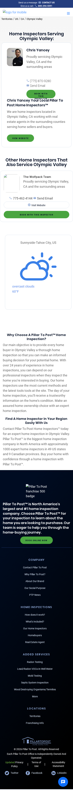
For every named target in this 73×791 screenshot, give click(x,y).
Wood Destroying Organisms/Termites (35, 689)
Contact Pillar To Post (35, 567)
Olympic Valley (35, 19)
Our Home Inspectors (35, 628)
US (16, 19)
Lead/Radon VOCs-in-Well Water (35, 668)
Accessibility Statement (58, 764)
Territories (6, 19)
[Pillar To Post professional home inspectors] (15, 11)
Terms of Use (36, 764)
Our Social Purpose (34, 588)
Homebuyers (35, 635)
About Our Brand (35, 581)
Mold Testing (35, 675)
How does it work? (35, 614)
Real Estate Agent (35, 642)
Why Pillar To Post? (34, 574)
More (35, 696)
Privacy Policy (14, 764)
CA (22, 19)
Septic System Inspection (35, 682)
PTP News (35, 594)
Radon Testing (35, 662)
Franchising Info (35, 723)
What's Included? (35, 621)
